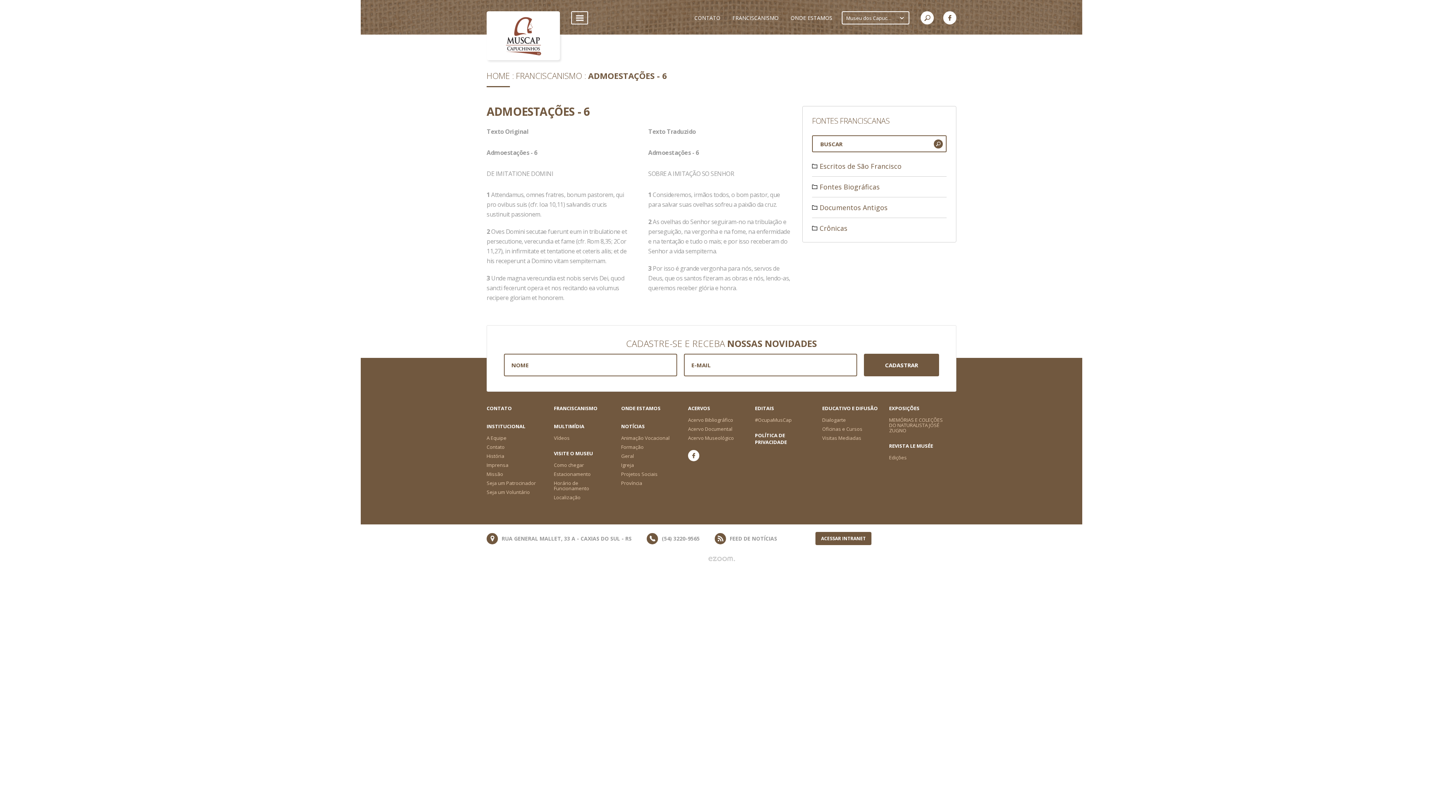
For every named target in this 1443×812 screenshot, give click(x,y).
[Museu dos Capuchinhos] (523, 35)
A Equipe (497, 438)
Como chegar (569, 465)
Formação (632, 447)
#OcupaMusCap (773, 420)
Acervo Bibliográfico (710, 420)
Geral (627, 456)
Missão (495, 474)
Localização (567, 497)
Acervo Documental (710, 429)
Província (631, 483)
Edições (898, 457)
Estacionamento (572, 474)
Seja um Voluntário (508, 492)
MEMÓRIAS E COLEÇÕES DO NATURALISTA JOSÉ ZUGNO (916, 425)
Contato (499, 408)
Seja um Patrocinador (511, 483)
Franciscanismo (549, 75)
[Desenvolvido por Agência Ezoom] (721, 559)
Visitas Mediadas (841, 438)
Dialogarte (834, 420)
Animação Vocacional (645, 438)
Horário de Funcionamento (571, 486)
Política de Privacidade (771, 438)
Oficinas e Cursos (842, 429)
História (495, 456)
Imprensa (497, 465)
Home (498, 75)
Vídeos (562, 438)
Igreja (627, 465)
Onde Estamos (641, 408)
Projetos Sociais (639, 474)
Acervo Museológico (711, 438)
